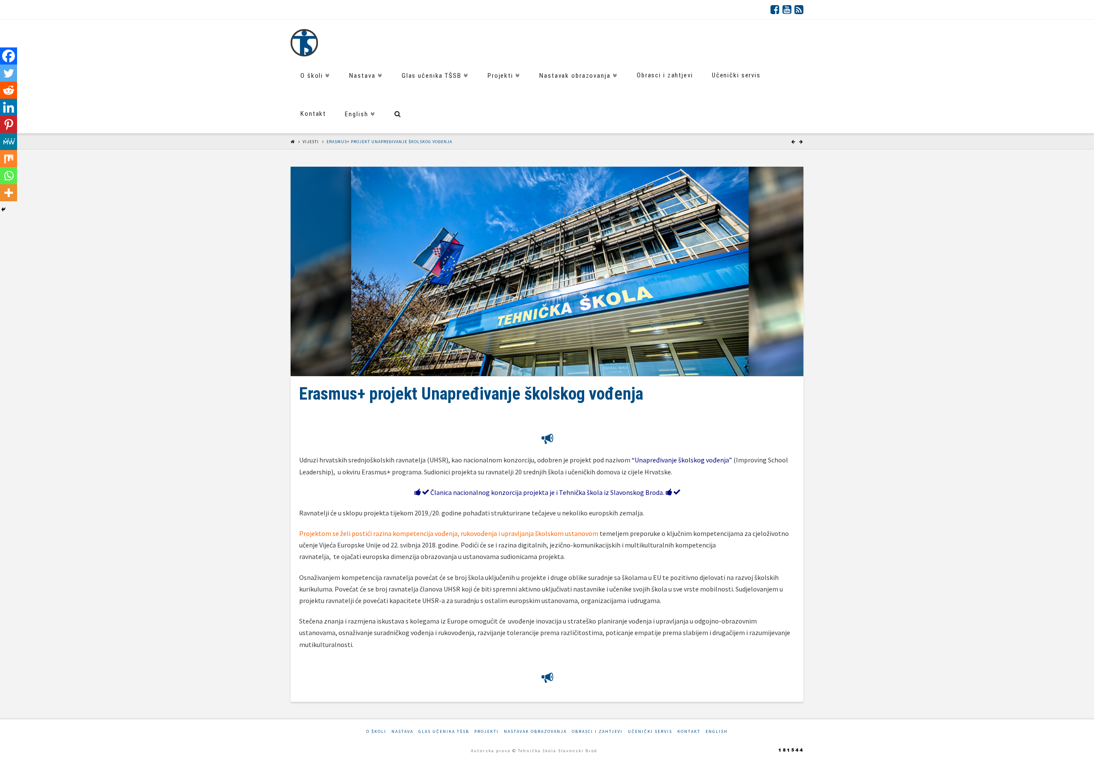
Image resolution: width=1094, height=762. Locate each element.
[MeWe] (8, 141)
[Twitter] (8, 73)
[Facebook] (775, 9)
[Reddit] (8, 90)
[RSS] (798, 9)
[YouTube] (786, 9)
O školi (376, 731)
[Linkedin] (8, 107)
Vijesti (311, 141)
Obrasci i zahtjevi (597, 731)
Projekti (486, 731)
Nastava (402, 731)
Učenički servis (650, 731)
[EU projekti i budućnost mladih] (304, 42)
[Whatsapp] (8, 175)
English (717, 731)
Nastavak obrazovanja (535, 731)
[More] (8, 192)
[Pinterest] (8, 124)
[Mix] (8, 158)
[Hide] (3, 209)
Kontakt (688, 731)
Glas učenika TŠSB (443, 731)
